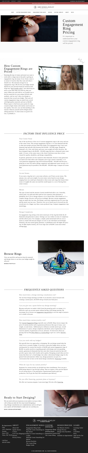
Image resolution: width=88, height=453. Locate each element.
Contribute (76, 431)
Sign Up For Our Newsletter (78, 436)
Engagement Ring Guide (39, 12)
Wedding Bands (49, 431)
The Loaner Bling (50, 435)
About (67, 12)
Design (50, 12)
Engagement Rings (50, 429)
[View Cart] (22, 1)
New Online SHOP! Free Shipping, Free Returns (43, 3)
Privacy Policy (16, 437)
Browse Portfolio (9, 263)
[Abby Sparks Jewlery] (44, 421)
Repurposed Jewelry (51, 433)
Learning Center (78, 428)
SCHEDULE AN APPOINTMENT (77, 1)
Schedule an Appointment (64, 435)
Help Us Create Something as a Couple (35, 434)
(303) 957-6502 (6, 1)
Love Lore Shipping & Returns (19, 434)
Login (19, 1)
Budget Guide (30, 445)
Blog (72, 12)
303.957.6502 (6, 442)
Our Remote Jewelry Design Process (63, 428)
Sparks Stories (16, 429)
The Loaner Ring (31, 443)
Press (75, 433)
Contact (14, 431)
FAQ (58, 433)
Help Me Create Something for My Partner (35, 430)
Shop (12, 12)
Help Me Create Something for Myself (35, 438)
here (20, 167)
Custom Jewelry (58, 12)
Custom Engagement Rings (23, 12)
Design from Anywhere (64, 431)
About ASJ (15, 428)
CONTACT (13, 1)
